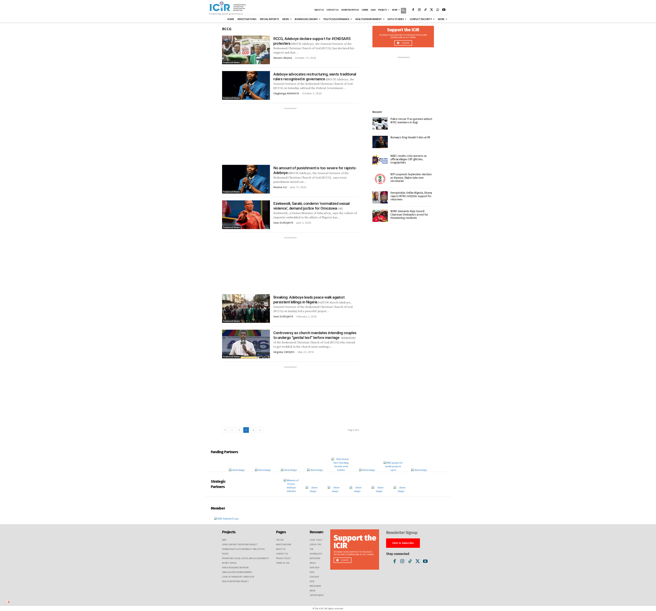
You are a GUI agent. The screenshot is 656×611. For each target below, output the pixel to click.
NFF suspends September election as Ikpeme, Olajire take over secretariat (411, 177)
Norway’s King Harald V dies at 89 (410, 137)
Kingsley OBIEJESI (284, 352)
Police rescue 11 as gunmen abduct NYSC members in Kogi (411, 120)
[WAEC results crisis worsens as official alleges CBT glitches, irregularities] (380, 160)
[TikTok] (425, 10)
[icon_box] (403, 35)
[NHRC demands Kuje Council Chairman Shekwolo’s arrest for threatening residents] (380, 216)
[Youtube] (444, 10)
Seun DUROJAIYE (283, 222)
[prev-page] (225, 430)
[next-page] (260, 430)
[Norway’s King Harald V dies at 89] (380, 142)
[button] (403, 10)
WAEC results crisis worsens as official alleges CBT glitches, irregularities (408, 159)
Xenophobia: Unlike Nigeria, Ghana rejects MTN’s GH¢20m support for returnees (411, 196)
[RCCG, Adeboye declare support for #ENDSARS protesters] (246, 50)
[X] (431, 10)
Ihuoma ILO (280, 187)
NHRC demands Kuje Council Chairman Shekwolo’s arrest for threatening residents (409, 214)
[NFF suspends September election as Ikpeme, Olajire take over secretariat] (380, 179)
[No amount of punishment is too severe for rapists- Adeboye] (246, 179)
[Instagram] (419, 10)
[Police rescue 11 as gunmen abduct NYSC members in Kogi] (380, 123)
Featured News (231, 62)
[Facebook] (413, 10)
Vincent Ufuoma (282, 57)
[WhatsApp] (438, 10)
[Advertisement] (290, 134)
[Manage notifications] (9, 602)
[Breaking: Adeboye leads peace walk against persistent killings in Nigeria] (246, 308)
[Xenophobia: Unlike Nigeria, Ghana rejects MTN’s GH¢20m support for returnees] (380, 197)
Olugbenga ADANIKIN (286, 93)
